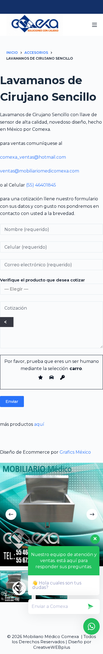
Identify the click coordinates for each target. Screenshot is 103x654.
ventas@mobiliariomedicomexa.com (39, 171)
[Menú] (94, 24)
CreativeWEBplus (51, 647)
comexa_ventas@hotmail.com (33, 157)
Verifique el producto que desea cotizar (42, 280)
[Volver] (6, 322)
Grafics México (75, 452)
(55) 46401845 (41, 185)
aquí (39, 424)
